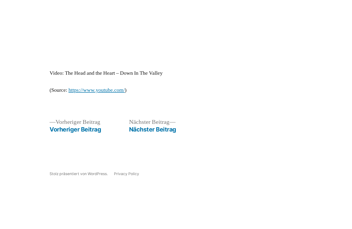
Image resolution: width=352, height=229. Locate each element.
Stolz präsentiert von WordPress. (79, 174)
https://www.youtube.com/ (96, 90)
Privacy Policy (126, 174)
